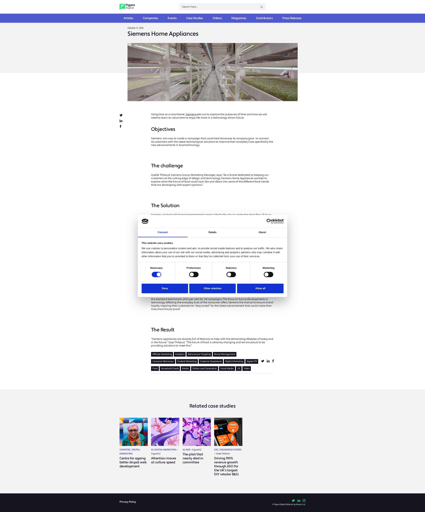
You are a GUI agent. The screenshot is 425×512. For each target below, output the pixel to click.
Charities (125, 449)
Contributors (264, 18)
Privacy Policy (128, 502)
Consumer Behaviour (163, 361)
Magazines (238, 18)
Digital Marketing (234, 361)
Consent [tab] (163, 232)
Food (155, 368)
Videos (217, 18)
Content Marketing (187, 361)
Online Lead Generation (204, 368)
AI (152, 449)
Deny (165, 288)
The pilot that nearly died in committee (193, 458)
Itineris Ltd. (300, 504)
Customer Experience (211, 361)
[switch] (194, 274)
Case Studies (194, 18)
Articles (128, 18)
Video (247, 368)
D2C (216, 449)
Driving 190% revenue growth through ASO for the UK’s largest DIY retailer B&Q (226, 466)
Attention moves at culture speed (163, 460)
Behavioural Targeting (199, 354)
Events (172, 18)
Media (185, 368)
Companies (150, 18)
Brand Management (224, 354)
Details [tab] (213, 232)
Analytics (179, 354)
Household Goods (170, 368)
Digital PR (252, 361)
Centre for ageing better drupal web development (133, 462)
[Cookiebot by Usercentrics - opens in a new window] (269, 221)
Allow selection (212, 288)
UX (238, 368)
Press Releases (291, 18)
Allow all (260, 288)
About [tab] (262, 232)
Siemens (191, 114)
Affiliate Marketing (162, 354)
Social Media (227, 368)
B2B (188, 449)
